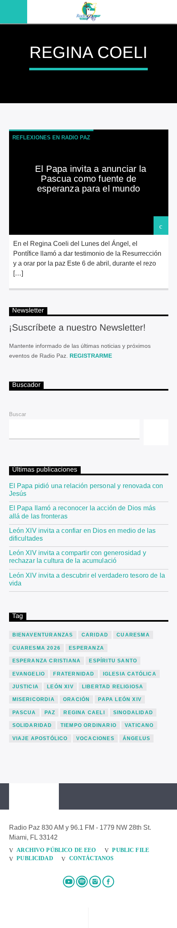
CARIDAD (95, 635)
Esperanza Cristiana (46, 661)
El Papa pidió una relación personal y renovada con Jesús (86, 489)
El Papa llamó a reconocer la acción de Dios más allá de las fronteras (82, 511)
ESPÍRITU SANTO (113, 661)
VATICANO (139, 725)
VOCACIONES (95, 738)
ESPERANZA (86, 648)
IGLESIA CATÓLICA (129, 674)
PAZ (50, 712)
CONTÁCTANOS (91, 858)
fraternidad (73, 674)
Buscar (17, 414)
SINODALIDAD (133, 712)
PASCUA (24, 712)
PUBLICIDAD (34, 858)
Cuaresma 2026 (36, 648)
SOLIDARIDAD (32, 725)
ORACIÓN (76, 699)
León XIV (60, 687)
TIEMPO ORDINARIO (88, 725)
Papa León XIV (120, 699)
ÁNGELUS (136, 738)
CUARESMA (133, 635)
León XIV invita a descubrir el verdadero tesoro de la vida (87, 579)
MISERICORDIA (33, 699)
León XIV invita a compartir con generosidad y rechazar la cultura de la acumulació (77, 556)
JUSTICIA (25, 687)
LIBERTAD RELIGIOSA (113, 687)
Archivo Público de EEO (56, 850)
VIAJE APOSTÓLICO (40, 738)
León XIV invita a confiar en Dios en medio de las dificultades (82, 534)
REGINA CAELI (84, 712)
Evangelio (28, 674)
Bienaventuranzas (42, 635)
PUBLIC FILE (130, 850)
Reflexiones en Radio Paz (51, 137)
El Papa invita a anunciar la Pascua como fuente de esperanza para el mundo (90, 178)
